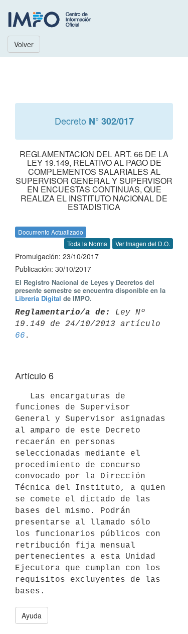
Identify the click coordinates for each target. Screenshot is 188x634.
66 (20, 335)
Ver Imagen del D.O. (142, 243)
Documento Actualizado (50, 232)
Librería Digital (38, 298)
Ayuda (32, 615)
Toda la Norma (87, 243)
